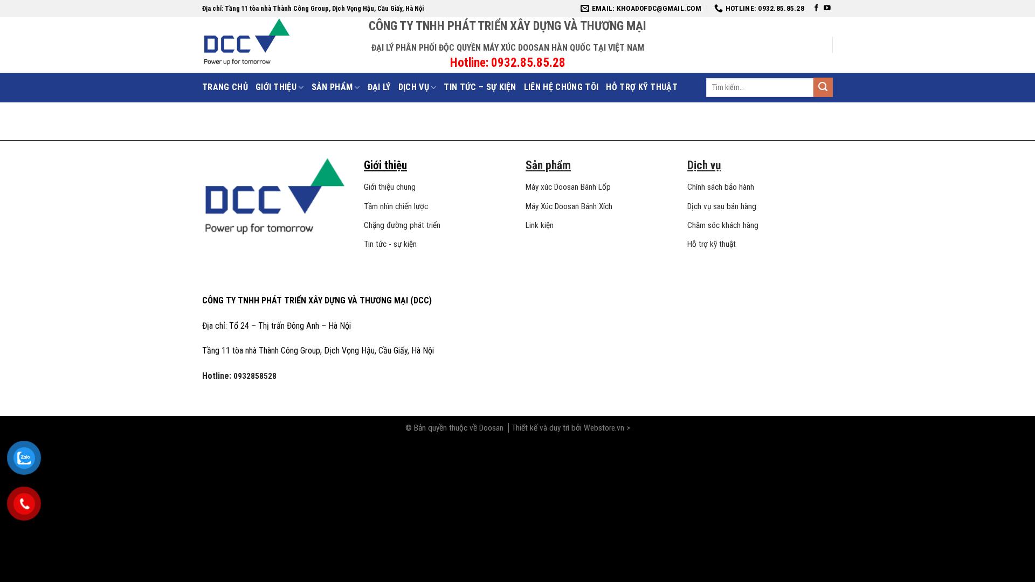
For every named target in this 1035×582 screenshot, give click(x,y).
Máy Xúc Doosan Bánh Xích (569, 206)
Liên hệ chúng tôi (561, 87)
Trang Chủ (225, 87)
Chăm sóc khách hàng (722, 225)
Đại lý (379, 87)
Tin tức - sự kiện (390, 244)
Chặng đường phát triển (402, 225)
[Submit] (823, 87)
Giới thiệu (276, 87)
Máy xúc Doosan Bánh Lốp (568, 187)
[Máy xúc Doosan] (285, 41)
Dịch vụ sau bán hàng (721, 206)
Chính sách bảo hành (720, 187)
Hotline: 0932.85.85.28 (507, 63)
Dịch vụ (413, 87)
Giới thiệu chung (390, 187)
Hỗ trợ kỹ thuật (642, 87)
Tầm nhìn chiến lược (396, 206)
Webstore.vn (605, 428)
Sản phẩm (332, 87)
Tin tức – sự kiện (480, 87)
